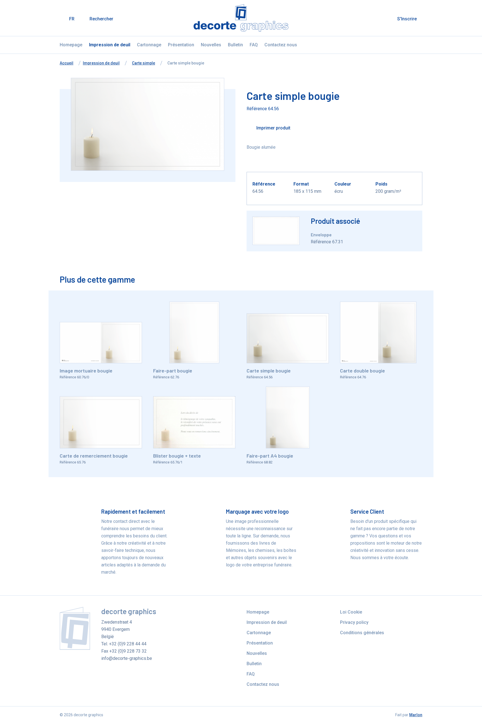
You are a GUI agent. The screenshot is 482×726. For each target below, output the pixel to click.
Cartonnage (149, 44)
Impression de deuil (109, 44)
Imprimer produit (272, 128)
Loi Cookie (351, 612)
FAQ (254, 44)
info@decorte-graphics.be (126, 658)
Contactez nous (280, 44)
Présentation (181, 44)
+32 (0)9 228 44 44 (127, 643)
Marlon (415, 715)
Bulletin (235, 44)
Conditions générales (362, 632)
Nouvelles (211, 44)
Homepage (71, 44)
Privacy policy (354, 622)
